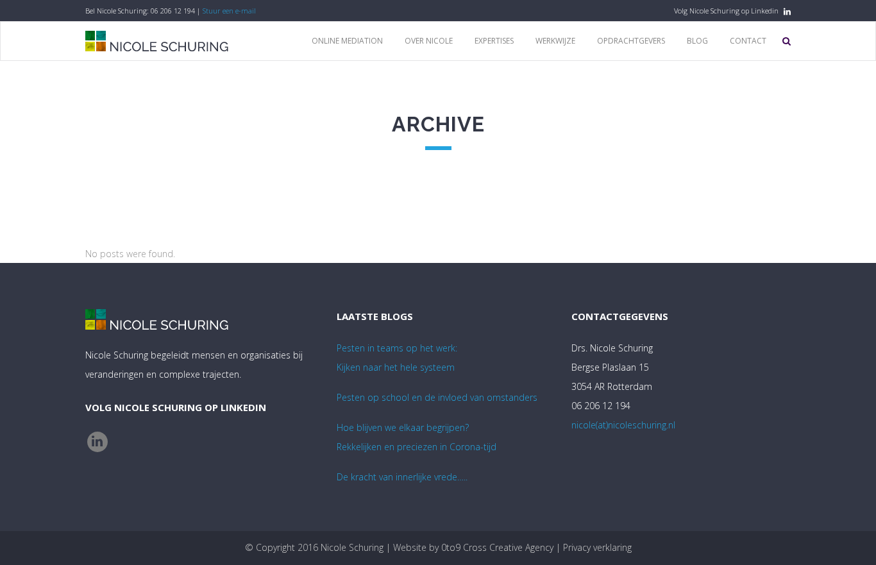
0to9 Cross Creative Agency (497, 547)
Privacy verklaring (597, 547)
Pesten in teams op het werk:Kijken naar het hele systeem (397, 357)
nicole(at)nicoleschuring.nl (623, 425)
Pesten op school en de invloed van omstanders (437, 397)
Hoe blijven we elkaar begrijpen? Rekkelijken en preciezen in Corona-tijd (416, 437)
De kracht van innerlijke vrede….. (402, 477)
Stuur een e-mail (229, 10)
